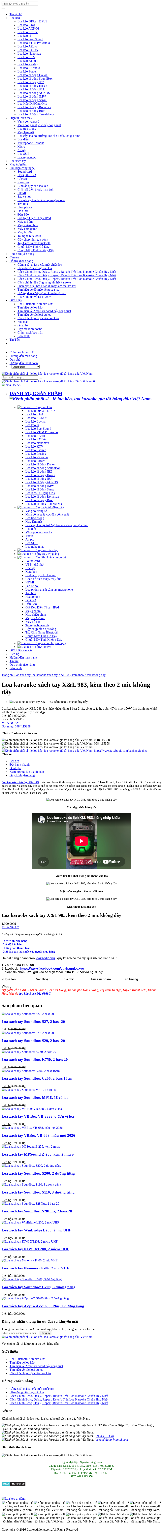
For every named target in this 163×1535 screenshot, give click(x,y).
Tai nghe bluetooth (29, 236)
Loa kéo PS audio (28, 68)
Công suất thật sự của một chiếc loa (39, 264)
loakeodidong (45, 958)
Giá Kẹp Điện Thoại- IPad (34, 218)
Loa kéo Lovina (27, 32)
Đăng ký (45, 1333)
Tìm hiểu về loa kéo (30, 307)
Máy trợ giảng (18, 164)
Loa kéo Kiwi (26, 25)
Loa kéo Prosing (27, 64)
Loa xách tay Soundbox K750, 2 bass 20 (35, 1059)
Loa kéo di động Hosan (32, 85)
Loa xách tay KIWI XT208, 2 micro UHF (35, 1249)
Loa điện (23, 139)
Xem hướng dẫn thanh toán (27, 771)
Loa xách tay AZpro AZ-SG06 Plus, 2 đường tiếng (43, 1306)
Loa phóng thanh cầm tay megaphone (41, 200)
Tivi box (22, 203)
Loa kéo (15, 17)
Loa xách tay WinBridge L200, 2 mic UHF (36, 1230)
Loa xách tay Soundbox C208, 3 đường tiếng (38, 1287)
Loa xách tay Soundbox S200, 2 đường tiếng (38, 1173)
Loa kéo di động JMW (31, 96)
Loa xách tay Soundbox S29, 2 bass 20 (33, 1041)
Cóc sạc (22, 178)
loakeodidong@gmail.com (111, 1439)
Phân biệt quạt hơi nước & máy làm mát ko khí (46, 286)
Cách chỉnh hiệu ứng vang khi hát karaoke (44, 282)
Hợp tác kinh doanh (29, 329)
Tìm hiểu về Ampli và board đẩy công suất (44, 311)
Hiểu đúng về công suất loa (34, 268)
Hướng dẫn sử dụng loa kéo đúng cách (41, 293)
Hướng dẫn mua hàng (23, 356)
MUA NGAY (10, 722)
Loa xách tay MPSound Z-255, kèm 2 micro (38, 1154)
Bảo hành (23, 336)
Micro (21, 146)
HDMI (21, 193)
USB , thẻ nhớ (26, 175)
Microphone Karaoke (30, 143)
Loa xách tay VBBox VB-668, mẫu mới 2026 (38, 1135)
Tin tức (14, 661)
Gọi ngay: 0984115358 (16, 726)
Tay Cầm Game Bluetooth (33, 243)
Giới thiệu (16, 300)
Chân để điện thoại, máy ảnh (35, 189)
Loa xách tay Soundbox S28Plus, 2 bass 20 (37, 1211)
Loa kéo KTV (26, 57)
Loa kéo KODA (27, 50)
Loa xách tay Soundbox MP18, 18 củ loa (35, 1097)
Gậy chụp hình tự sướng (32, 239)
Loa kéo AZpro (27, 46)
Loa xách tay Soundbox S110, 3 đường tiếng (38, 1192)
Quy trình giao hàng (22, 664)
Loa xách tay (18, 160)
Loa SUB (23, 153)
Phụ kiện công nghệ (22, 168)
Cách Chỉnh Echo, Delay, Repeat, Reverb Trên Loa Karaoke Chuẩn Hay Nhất (66, 271)
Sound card (24, 171)
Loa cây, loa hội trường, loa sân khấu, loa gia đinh (48, 135)
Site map (22, 321)
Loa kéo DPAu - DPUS (32, 21)
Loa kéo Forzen (27, 71)
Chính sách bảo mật (29, 332)
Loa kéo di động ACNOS (33, 93)
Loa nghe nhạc (26, 157)
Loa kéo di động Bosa (31, 110)
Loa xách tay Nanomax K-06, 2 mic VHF (35, 1268)
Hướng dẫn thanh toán (24, 363)
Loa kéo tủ (24, 35)
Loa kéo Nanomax (29, 53)
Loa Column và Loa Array (34, 296)
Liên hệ (14, 654)
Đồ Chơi (22, 211)
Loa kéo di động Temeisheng (35, 114)
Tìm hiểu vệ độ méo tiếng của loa (38, 289)
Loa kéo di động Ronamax (34, 107)
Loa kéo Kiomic (27, 60)
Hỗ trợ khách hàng (21, 261)
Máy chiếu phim (27, 225)
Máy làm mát (25, 132)
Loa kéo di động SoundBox (34, 78)
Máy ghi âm (25, 221)
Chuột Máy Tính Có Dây (33, 246)
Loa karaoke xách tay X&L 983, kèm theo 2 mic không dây (68, 675)
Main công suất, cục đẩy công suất (39, 125)
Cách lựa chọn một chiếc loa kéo (38, 318)
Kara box (23, 182)
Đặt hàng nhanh (20, 764)
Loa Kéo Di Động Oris (32, 103)
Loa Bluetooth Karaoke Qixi (35, 304)
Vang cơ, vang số (28, 121)
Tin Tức (15, 339)
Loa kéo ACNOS (28, 28)
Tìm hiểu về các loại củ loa (34, 314)
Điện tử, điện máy (21, 118)
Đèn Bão (23, 214)
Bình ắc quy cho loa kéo (32, 186)
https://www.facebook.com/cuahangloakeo (120, 750)
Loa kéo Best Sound (30, 39)
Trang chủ (16, 14)
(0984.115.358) (104, 1436)
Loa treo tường (26, 128)
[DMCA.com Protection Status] (14, 1485)
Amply (21, 150)
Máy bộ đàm (25, 232)
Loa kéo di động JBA (31, 89)
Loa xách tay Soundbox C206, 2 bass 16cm (37, 1078)
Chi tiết (14, 761)
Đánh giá (15, 768)
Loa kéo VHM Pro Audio (33, 42)
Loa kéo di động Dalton (32, 75)
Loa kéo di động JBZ (30, 82)
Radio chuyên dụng (22, 253)
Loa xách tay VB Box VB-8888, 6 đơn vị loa (38, 1116)
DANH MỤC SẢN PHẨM (36, 393)
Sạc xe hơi (24, 196)
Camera (14, 257)
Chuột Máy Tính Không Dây (35, 250)
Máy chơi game (27, 228)
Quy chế (22, 325)
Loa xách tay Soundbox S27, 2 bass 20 (33, 1021)
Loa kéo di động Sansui (32, 100)
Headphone (24, 207)
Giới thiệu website (21, 650)
